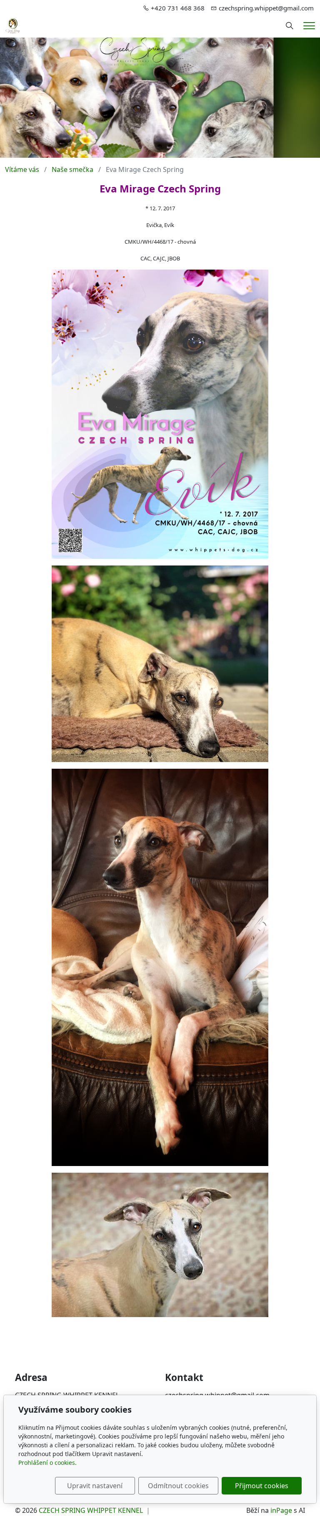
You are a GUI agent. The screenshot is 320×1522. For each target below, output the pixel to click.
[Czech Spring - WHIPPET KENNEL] (12, 25)
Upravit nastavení (94, 1485)
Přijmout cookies (261, 1485)
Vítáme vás (22, 169)
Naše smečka (72, 169)
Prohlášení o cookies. (47, 1462)
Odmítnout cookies (178, 1485)
